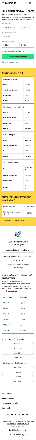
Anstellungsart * (7, 23)
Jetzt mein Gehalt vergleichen (18, 250)
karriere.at (18, 430)
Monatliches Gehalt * (8, 41)
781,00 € (6, 314)
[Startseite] (11, 3)
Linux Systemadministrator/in (18, 264)
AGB (32, 421)
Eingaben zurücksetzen (10, 62)
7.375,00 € (17, 367)
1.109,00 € (17, 381)
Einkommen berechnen (18, 57)
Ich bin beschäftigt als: (9, 32)
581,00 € (6, 303)
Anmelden (28, 3)
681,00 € (6, 308)
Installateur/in (18, 260)
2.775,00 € (17, 377)
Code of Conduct (17, 426)
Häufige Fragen (7, 421)
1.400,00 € (17, 353)
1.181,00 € (6, 330)
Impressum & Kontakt (22, 421)
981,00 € (6, 319)
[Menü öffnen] (2, 3)
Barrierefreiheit (23, 424)
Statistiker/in (18, 268)
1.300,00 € (17, 358)
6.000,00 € (18, 344)
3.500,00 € (18, 348)
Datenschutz (11, 424)
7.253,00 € (17, 372)
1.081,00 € (6, 325)
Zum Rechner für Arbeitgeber (14, 220)
